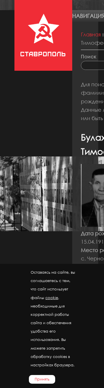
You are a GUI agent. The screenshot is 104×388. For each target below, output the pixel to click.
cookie (51, 297)
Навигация (88, 15)
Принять (42, 379)
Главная (91, 34)
